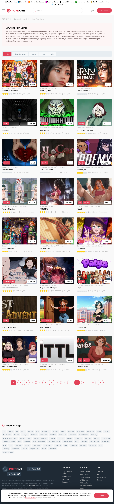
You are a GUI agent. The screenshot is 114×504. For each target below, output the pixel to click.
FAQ (98, 474)
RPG (65, 445)
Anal (62, 431)
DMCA (99, 480)
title (52, 54)
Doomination (44, 130)
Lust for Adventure (9, 327)
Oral (10, 445)
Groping (61, 438)
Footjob (52, 438)
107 (84, 382)
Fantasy (94, 435)
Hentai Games (85, 472)
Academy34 (81, 170)
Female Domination (9, 438)
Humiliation (106, 438)
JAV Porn (65, 479)
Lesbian (27, 442)
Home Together (45, 91)
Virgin (44, 448)
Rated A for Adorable (10, 288)
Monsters (105, 442)
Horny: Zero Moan (83, 91)
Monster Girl (95, 442)
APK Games (84, 480)
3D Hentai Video (86, 486)
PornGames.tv (58, 4)
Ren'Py (6, 84)
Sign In (92, 10)
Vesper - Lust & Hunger (48, 288)
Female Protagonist (40, 438)
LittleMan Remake (46, 367)
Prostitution (47, 445)
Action (30, 431)
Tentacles (15, 448)
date (7, 54)
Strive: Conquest (8, 248)
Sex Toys (83, 445)
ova (18, 10)
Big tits (16, 435)
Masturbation (67, 442)
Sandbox (74, 445)
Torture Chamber (8, 209)
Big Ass (106, 431)
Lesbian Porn (67, 482)
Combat (53, 435)
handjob (88, 438)
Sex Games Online (83, 2)
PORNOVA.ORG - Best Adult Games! (14, 19)
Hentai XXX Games (68, 2)
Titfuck (24, 448)
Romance (58, 445)
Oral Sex (18, 445)
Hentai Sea (23, 2)
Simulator (93, 445)
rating (34, 54)
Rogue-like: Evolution (85, 130)
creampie (72, 435)
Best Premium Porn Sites (101, 2)
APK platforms (30, 485)
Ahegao (55, 431)
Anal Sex (71, 431)
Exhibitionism (83, 435)
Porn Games (84, 474)
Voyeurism (52, 448)
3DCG (23, 431)
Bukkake (34, 435)
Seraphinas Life (45, 327)
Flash (81, 242)
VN (80, 202)
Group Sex (78, 438)
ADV (37, 431)
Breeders (5, 130)
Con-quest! (81, 248)
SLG (100, 445)
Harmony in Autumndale (10, 91)
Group (69, 438)
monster (84, 442)
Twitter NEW (15, 474)
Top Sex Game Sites (67, 473)
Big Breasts (7, 435)
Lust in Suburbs (82, 367)
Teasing (6, 448)
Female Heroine (25, 438)
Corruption (62, 435)
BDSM (99, 431)
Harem (96, 438)
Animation (90, 431)
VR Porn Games (85, 483)
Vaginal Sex (34, 448)
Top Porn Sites (12, 2)
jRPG (19, 442)
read (43, 54)
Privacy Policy (30, 498)
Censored (43, 435)
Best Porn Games (53, 2)
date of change (20, 54)
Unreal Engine (47, 84)
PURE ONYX (44, 209)
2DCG (10, 431)
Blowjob (25, 435)
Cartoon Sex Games (37, 2)
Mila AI (79, 209)
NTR (4, 445)
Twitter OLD (36, 469)
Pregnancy (36, 445)
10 (70, 382)
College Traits (82, 327)
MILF (76, 442)
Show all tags (8, 452)
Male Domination (39, 442)
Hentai (82, 488)
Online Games (85, 477)
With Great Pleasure (9, 367)
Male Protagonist (54, 442)
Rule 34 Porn (67, 476)
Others (6, 202)
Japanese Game (9, 442)
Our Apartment (45, 248)
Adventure (45, 431)
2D (4, 431)
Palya (79, 288)
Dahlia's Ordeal (7, 170)
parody (27, 445)
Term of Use (101, 477)
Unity (81, 84)
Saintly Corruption (46, 170)
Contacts (100, 472)
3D (17, 431)
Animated (80, 431)
